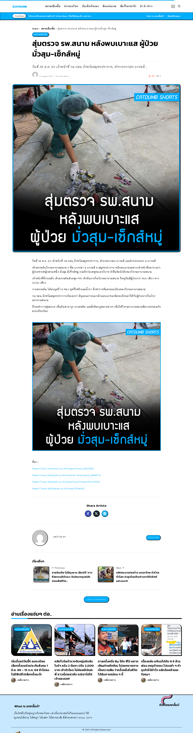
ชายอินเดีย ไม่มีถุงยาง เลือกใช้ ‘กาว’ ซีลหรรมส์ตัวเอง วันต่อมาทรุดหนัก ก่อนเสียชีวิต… (72, 577)
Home (35, 28)
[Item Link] (31, 639)
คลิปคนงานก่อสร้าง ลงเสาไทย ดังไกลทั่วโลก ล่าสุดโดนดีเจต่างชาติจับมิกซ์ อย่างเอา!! (137, 577)
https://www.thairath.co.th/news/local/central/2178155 (66, 481)
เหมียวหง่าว (23, 680)
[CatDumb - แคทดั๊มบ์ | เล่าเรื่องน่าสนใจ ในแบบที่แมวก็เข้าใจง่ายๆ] (19, 6)
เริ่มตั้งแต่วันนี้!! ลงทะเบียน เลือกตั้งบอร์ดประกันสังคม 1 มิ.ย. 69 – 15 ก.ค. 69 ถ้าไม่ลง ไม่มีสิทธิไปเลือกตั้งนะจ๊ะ (30, 667)
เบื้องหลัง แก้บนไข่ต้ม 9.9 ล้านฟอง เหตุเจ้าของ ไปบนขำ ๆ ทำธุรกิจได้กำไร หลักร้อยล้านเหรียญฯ (161, 667)
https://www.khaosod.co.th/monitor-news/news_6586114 (66, 475)
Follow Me (153, 537)
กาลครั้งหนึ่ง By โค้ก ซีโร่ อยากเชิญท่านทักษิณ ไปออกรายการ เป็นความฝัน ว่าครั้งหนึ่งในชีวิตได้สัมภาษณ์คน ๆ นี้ (118, 667)
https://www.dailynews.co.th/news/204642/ (58, 488)
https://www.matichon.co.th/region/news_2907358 (63, 468)
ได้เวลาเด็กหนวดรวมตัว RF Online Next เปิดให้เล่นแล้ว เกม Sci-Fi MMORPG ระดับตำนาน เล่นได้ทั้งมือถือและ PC (83, 16)
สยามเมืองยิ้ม (48, 28)
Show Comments (96, 599)
